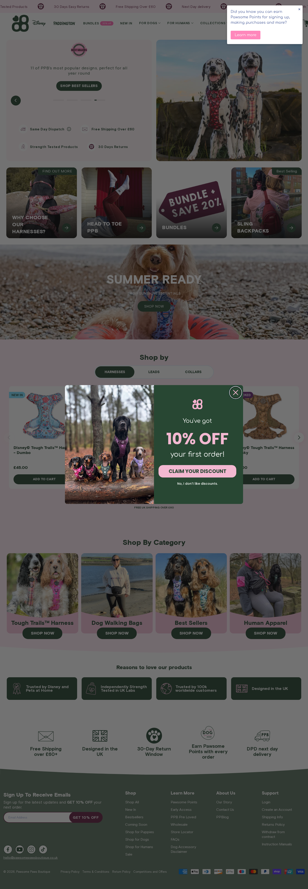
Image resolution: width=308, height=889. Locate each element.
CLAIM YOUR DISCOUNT (197, 471)
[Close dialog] (235, 392)
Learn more (245, 35)
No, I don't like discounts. (197, 483)
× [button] (299, 9)
